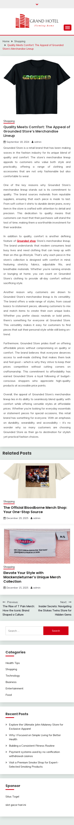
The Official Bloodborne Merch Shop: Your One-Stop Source (35, 509)
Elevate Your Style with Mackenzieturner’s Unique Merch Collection (32, 577)
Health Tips (13, 663)
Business (11, 682)
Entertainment (14, 688)
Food (9, 694)
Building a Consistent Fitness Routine (32, 745)
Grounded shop (26, 241)
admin (37, 141)
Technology (13, 675)
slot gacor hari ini (16, 804)
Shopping (9, 121)
